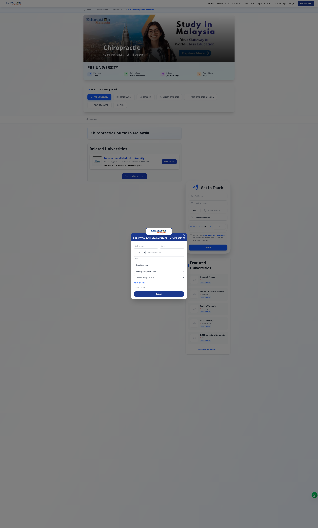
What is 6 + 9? (139, 283)
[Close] (184, 235)
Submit (159, 294)
